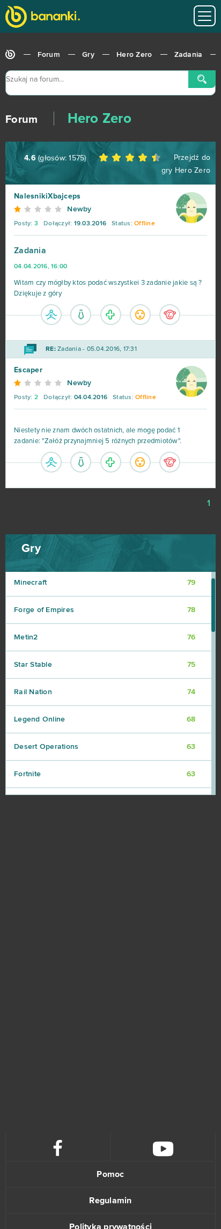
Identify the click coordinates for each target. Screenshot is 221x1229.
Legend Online (104, 719)
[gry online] (42, 18)
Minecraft (104, 582)
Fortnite (104, 774)
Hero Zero (134, 54)
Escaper (28, 370)
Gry (88, 54)
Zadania (188, 54)
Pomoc (110, 1174)
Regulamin (110, 1200)
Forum (49, 54)
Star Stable (104, 664)
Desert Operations (104, 746)
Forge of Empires (104, 610)
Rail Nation (104, 692)
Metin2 (104, 637)
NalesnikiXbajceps (47, 196)
